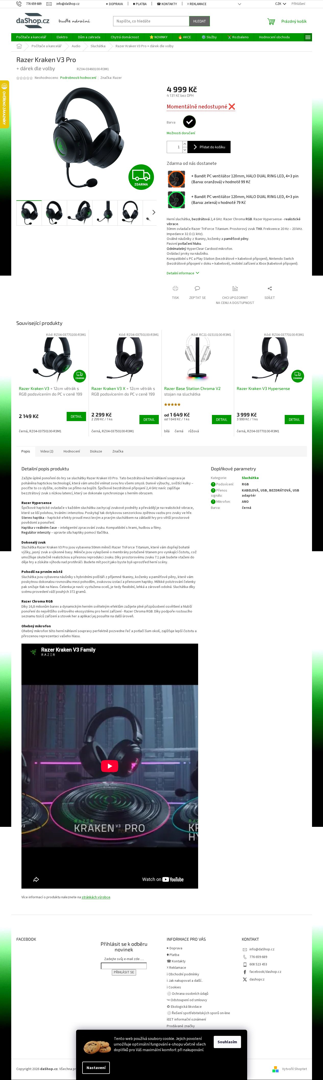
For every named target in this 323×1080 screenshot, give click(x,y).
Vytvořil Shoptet (294, 1069)
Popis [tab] (25, 451)
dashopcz (257, 979)
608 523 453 (258, 964)
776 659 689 (258, 957)
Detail (76, 416)
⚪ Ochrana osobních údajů (187, 993)
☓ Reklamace (197, 4)
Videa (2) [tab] (46, 451)
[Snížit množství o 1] (184, 150)
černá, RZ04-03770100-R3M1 (258, 431)
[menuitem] (31, 37)
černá (179, 431)
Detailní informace (180, 273)
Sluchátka (250, 478)
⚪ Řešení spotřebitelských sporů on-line (198, 1013)
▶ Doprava (114, 4)
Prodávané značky (181, 1026)
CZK (278, 4)
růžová (193, 431)
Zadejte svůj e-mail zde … (124, 959)
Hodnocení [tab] (72, 451)
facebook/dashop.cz (265, 971)
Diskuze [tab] (96, 451)
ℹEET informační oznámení (186, 1019)
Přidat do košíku (212, 147)
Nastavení (96, 1068)
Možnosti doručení (181, 133)
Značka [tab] (117, 451)
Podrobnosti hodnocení (78, 78)
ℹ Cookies (174, 987)
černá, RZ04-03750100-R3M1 (40, 431)
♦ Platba (140, 4)
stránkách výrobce (96, 897)
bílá (167, 431)
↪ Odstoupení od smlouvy (187, 1000)
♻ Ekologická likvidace (184, 1006)
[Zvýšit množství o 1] (184, 144)
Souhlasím (227, 1042)
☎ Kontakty (167, 4)
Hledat (199, 21)
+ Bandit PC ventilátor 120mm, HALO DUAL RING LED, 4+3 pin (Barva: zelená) (244, 199)
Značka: (111, 77)
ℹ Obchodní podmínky (183, 974)
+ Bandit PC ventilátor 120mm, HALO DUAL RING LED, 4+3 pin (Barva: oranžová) (244, 179)
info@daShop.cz (261, 949)
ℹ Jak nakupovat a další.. (185, 980)
